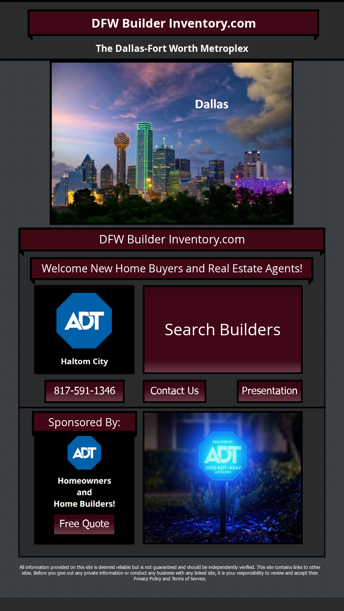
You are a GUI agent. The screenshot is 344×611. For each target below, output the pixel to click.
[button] (172, 143)
